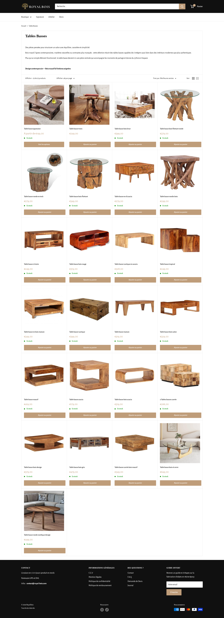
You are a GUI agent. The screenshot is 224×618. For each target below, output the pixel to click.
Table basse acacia (76, 399)
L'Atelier (51, 17)
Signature (40, 17)
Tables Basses (33, 26)
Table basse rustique (77, 332)
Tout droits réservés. (28, 608)
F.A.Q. (130, 577)
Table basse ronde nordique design (37, 535)
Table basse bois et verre (169, 467)
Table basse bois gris (77, 467)
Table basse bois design (33, 467)
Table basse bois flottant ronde (171, 129)
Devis (61, 17)
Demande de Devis (135, 581)
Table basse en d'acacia (123, 196)
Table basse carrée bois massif (126, 467)
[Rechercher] (182, 6)
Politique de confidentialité (99, 581)
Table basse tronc (75, 129)
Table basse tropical (167, 264)
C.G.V (91, 573)
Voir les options (44, 144)
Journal (130, 585)
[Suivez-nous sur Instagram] (102, 610)
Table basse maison (122, 332)
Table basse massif (31, 399)
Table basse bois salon (168, 332)
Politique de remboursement (100, 585)
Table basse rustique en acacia (126, 264)
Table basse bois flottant (78, 196)
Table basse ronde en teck (33, 196)
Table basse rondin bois (169, 196)
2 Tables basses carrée (168, 399)
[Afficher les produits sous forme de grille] (193, 78)
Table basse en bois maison (34, 332)
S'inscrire (174, 592)
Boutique (25, 17)
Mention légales (95, 577)
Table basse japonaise (32, 129)
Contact (131, 573)
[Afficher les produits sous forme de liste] (197, 78)
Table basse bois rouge (77, 264)
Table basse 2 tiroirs (31, 264)
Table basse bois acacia (123, 399)
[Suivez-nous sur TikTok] (107, 610)
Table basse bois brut (123, 129)
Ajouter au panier (90, 144)
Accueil (23, 26)
